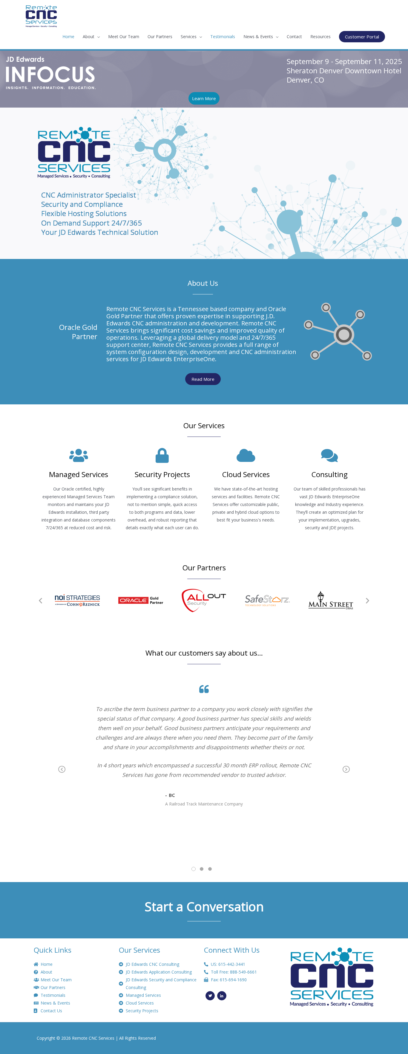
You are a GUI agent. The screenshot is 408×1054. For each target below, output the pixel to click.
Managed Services (78, 474)
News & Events (258, 36)
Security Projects (162, 474)
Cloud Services (246, 474)
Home (68, 36)
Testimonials (222, 36)
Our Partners (160, 36)
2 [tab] (201, 869)
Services (189, 36)
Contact (294, 36)
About (88, 36)
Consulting (330, 474)
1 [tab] (193, 869)
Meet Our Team (123, 36)
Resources (320, 36)
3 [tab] (210, 869)
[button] (40, 600)
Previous (62, 773)
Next (346, 773)
